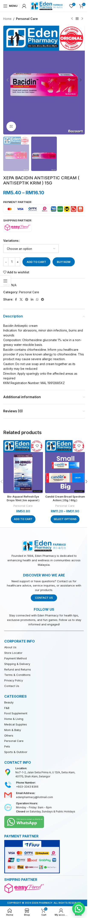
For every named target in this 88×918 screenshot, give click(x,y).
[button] (7, 80)
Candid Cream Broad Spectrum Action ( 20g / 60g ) (65, 498)
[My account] (24, 6)
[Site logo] (47, 5)
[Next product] (82, 18)
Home (7, 19)
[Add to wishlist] (37, 446)
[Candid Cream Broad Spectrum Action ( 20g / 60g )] (65, 466)
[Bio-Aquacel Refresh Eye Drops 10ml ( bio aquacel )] (23, 466)
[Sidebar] (5, 281)
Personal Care (27, 19)
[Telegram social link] (42, 299)
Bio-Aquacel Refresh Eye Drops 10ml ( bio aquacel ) (23, 498)
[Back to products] (77, 18)
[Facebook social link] (15, 299)
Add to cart (36, 262)
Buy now (63, 262)
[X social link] (21, 299)
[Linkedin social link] (32, 299)
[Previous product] (72, 18)
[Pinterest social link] (26, 299)
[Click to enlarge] (11, 126)
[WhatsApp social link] (37, 299)
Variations (11, 240)
